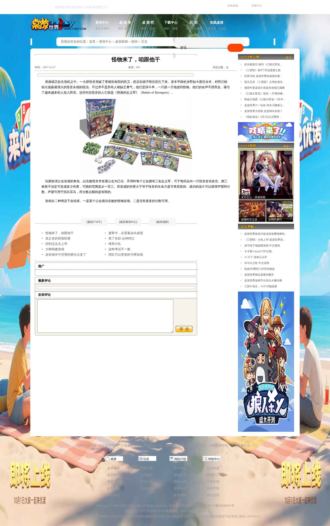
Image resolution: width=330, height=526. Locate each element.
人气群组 (146, 475)
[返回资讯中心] (128, 222)
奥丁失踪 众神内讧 (121, 238)
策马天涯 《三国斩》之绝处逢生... (264, 81)
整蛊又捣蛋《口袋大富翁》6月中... (264, 99)
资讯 (98, 28)
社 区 (193, 22)
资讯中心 (102, 22)
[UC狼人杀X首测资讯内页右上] (266, 140)
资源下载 (113, 481)
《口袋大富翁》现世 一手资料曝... (264, 93)
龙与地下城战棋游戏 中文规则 (262, 245)
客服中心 (213, 475)
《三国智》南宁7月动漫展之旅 (262, 70)
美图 (175, 28)
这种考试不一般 (119, 249)
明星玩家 (146, 468)
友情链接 (180, 495)
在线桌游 (232, 5)
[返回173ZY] (94, 222)
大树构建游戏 (54, 249)
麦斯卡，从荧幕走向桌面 (125, 233)
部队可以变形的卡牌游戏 (125, 254)
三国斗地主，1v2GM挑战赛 (260, 286)
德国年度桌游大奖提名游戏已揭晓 (264, 87)
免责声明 (213, 488)
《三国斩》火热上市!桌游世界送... (264, 239)
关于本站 (180, 468)
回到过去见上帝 (56, 243)
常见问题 (213, 468)
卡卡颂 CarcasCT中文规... (259, 251)
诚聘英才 (180, 475)
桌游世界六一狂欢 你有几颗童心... (264, 105)
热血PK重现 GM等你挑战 (259, 268)
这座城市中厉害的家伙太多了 (65, 254)
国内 (129, 28)
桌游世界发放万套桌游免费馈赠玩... (265, 233)
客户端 (212, 28)
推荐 (144, 28)
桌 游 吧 (148, 22)
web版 (222, 28)
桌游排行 (113, 488)
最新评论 (44, 280)
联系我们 (180, 488)
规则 (166, 28)
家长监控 (213, 495)
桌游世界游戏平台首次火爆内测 (263, 280)
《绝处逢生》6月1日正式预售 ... (263, 116)
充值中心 (256, 5)
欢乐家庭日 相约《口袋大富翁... (263, 64)
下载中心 (171, 22)
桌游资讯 (113, 468)
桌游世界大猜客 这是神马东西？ (263, 111)
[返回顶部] (162, 222)
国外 (121, 28)
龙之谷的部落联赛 (57, 238)
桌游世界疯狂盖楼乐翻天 (259, 274)
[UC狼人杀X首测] (266, 430)
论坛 (188, 28)
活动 (152, 28)
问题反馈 (213, 481)
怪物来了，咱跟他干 (59, 233)
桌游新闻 (121, 41)
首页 (92, 41)
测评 (106, 28)
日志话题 (146, 481)
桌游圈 (198, 28)
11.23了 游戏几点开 (255, 257)
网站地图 (180, 481)
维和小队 (114, 243)
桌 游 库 (125, 22)
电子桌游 (113, 495)
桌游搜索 (113, 475)
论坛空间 (146, 488)
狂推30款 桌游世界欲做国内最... (263, 76)
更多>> (287, 146)
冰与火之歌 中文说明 (256, 263)
